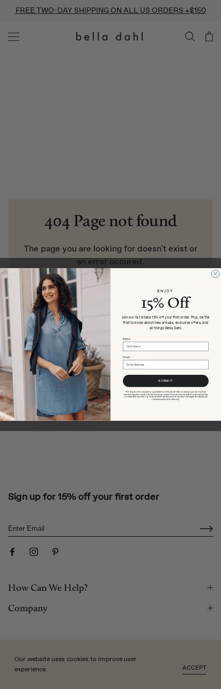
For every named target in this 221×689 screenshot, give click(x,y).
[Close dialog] (215, 273)
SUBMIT (165, 381)
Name (126, 338)
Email (126, 357)
